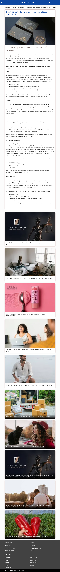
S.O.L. (32, 550)
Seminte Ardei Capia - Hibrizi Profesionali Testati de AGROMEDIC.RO (27, 536)
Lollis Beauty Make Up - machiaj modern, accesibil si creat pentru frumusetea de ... (26, 314)
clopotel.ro (8, 567)
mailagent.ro (33, 562)
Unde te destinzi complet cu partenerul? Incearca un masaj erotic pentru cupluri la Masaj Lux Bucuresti (29, 506)
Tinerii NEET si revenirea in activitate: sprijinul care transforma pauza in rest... (28, 350)
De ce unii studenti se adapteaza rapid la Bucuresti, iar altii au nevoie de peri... (29, 279)
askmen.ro (8, 557)
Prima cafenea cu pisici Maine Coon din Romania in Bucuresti (25, 446)
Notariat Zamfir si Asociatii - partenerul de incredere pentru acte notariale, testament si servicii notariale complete (29, 476)
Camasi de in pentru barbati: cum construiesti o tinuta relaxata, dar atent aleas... (29, 386)
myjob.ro (7, 565)
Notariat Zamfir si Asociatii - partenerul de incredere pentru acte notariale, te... (29, 243)
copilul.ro (32, 565)
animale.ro (33, 560)
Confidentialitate (9, 550)
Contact (33, 545)
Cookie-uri (7, 545)
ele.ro (6, 560)
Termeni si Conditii (10, 548)
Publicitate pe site (36, 548)
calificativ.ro (33, 557)
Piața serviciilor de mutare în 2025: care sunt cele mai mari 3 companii (28, 416)
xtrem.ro (7, 562)
